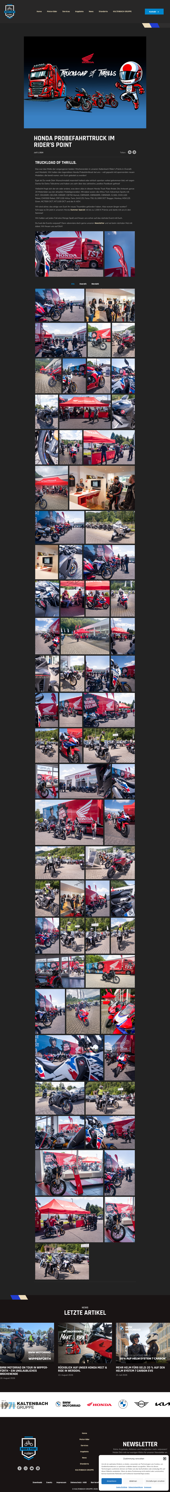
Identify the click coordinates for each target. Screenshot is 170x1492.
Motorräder (52, 11)
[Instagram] (26, 1468)
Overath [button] (83, 284)
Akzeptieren (111, 1481)
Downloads (37, 1482)
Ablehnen (133, 1481)
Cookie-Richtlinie (121, 1487)
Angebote (79, 11)
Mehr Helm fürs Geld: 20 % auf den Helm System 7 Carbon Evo (140, 1369)
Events (49, 1482)
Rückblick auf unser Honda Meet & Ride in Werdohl (82, 1369)
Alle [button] (73, 284)
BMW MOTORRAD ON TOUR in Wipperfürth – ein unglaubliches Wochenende (24, 1371)
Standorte (103, 11)
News (91, 11)
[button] (164, 1458)
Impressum (147, 1487)
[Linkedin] (38, 1468)
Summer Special (78, 209)
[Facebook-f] (20, 1468)
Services (66, 11)
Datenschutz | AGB (79, 1482)
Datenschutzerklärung (136, 1487)
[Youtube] (32, 1468)
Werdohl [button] (95, 284)
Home (39, 11)
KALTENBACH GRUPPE (122, 11)
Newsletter (99, 223)
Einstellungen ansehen (155, 1481)
